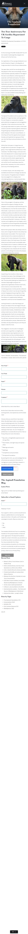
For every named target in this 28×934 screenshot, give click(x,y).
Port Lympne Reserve (11, 606)
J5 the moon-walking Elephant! (13, 584)
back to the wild (17, 357)
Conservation (14, 355)
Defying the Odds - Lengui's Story (13, 593)
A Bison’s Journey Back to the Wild (14, 587)
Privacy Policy (16, 464)
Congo (10, 357)
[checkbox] (14, 525)
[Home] (7, 4)
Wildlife (8, 355)
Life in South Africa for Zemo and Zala (15, 570)
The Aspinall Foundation (14, 41)
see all (3, 611)
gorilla (24, 357)
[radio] (14, 523)
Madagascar (9, 608)
